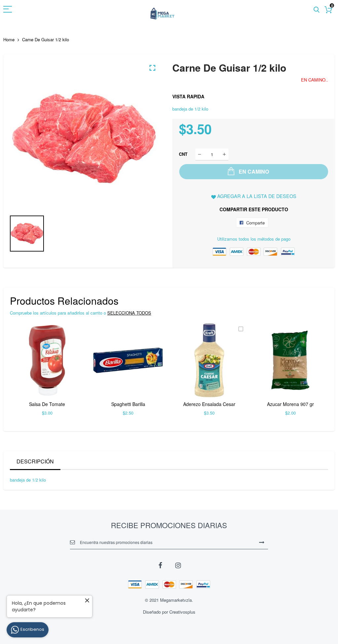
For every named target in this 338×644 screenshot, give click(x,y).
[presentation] (23, 373)
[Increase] (224, 154)
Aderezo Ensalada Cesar (209, 404)
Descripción (35, 461)
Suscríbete (261, 542)
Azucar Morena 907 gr (290, 404)
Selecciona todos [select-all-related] (129, 313)
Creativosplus (182, 612)
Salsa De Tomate (47, 404)
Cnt (183, 154)
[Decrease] (199, 154)
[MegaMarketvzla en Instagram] (178, 564)
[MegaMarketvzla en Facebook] (160, 564)
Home (9, 39)
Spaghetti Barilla (128, 404)
